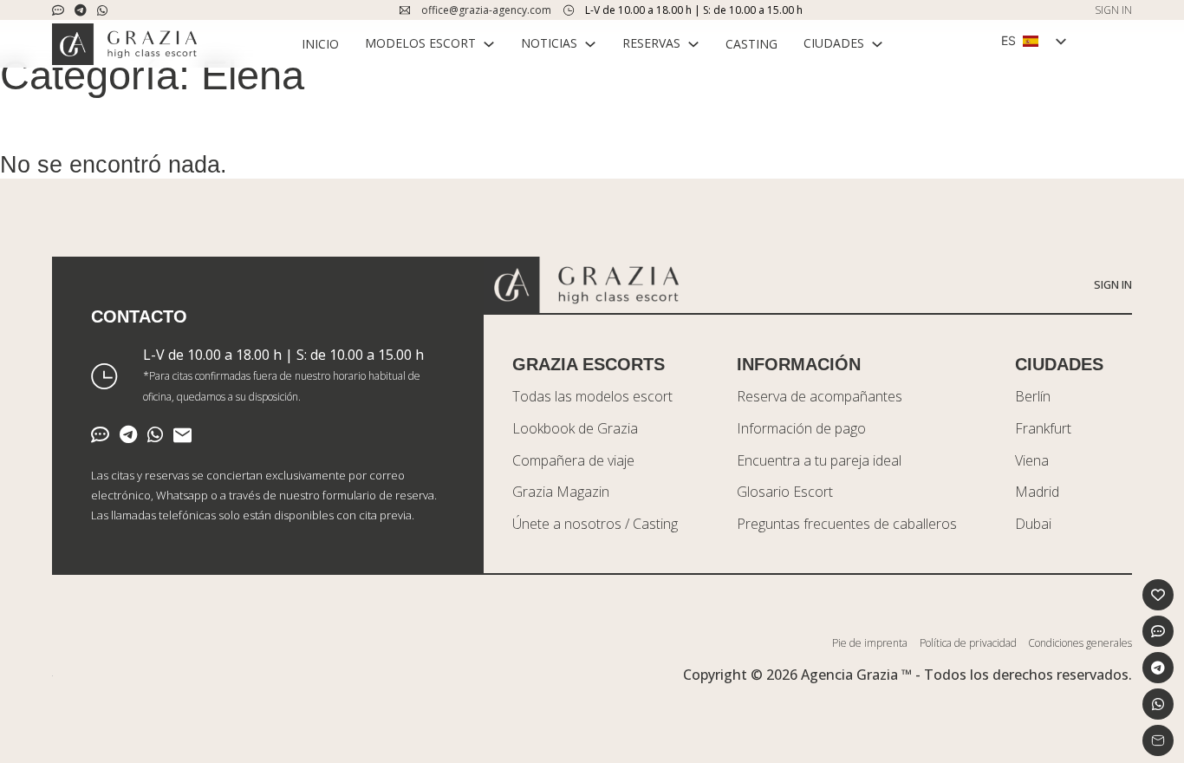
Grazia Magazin (560, 491)
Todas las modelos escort (592, 396)
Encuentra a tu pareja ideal (819, 460)
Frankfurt (1043, 428)
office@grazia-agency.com (486, 10)
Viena (1032, 460)
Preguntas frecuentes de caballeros (847, 523)
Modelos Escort (420, 43)
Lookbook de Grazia (575, 428)
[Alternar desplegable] (489, 44)
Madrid (1037, 491)
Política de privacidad (968, 643)
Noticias (549, 43)
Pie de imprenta (870, 643)
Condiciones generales (1080, 643)
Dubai (1033, 523)
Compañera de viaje (573, 460)
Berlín (1033, 396)
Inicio (320, 44)
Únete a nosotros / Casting (595, 523)
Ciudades (833, 43)
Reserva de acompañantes (819, 396)
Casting (751, 44)
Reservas (651, 43)
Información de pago (801, 428)
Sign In (1113, 284)
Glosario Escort (785, 491)
